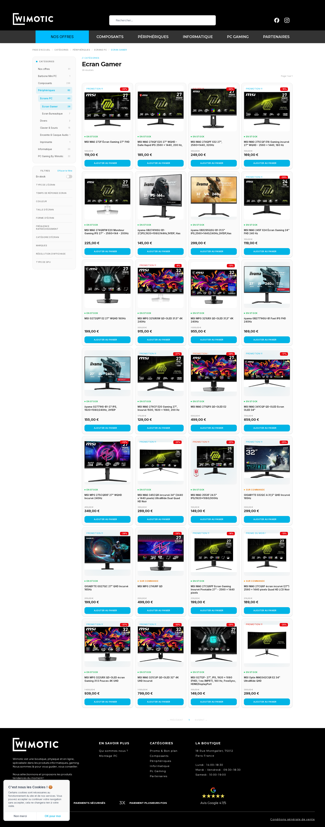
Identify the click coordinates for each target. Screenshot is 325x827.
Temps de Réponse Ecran (51, 193)
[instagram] (286, 20)
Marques (41, 245)
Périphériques (81, 50)
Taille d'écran (45, 209)
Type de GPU (43, 262)
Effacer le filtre (65, 170)
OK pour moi (53, 816)
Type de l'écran (45, 184)
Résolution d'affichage (51, 253)
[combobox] (162, 20)
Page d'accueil (41, 50)
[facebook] (276, 20)
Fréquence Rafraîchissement (47, 227)
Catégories (62, 50)
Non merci (20, 816)
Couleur (41, 201)
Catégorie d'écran (47, 237)
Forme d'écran (45, 218)
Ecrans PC (100, 50)
